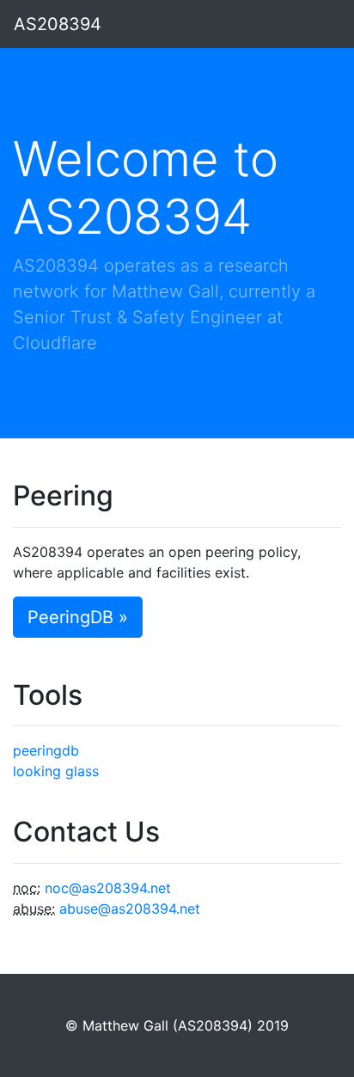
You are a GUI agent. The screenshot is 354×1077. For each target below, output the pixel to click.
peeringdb (46, 750)
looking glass (56, 771)
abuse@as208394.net (129, 908)
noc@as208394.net (108, 887)
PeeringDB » (77, 617)
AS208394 (57, 24)
